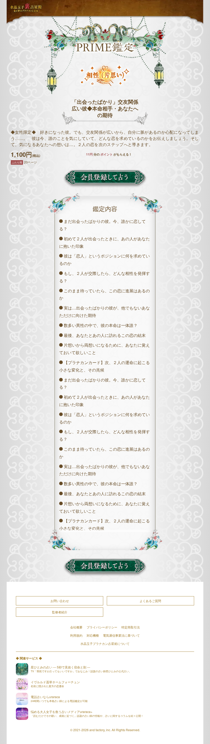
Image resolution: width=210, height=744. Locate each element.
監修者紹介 (59, 612)
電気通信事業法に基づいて (121, 635)
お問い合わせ (59, 600)
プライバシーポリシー (102, 627)
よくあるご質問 (150, 600)
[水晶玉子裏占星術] (26, 8)
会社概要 (76, 627)
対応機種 (93, 635)
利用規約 (76, 635)
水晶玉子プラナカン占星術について (105, 643)
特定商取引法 (130, 627)
